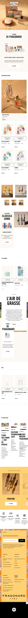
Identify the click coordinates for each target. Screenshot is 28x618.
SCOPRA (7, 242)
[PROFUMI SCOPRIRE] (11, 484)
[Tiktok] (16, 598)
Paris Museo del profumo (8, 587)
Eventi (15, 561)
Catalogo (16, 565)
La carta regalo (6, 577)
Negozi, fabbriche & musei (19, 558)
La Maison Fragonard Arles (8, 585)
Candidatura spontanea (19, 579)
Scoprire (11, 503)
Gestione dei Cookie (7, 566)
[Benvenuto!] (14, 3)
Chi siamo (16, 556)
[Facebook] (12, 598)
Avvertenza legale (6, 562)
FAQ (4, 556)
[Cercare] (5, 4)
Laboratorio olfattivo (7, 579)
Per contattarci (17, 567)
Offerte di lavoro (17, 581)
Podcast (15, 563)
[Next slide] (25, 403)
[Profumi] (11, 484)
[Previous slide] (22, 403)
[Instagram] (10, 598)
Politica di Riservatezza (7, 564)
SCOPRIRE (14, 66)
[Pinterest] (14, 598)
